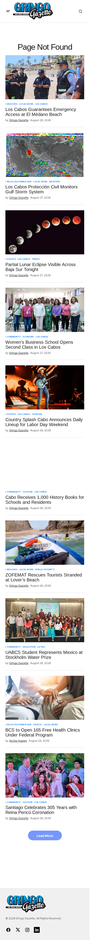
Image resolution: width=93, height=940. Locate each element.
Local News (26, 104)
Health (37, 724)
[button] (8, 11)
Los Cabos (41, 104)
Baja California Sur (19, 182)
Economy (28, 337)
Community (14, 337)
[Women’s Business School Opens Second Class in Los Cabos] (44, 310)
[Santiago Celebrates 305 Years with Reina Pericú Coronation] (44, 775)
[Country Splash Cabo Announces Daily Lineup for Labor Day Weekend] (44, 387)
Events (11, 259)
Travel (36, 259)
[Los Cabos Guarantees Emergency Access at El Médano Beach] (44, 77)
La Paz (41, 647)
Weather (54, 182)
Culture (28, 492)
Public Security (45, 569)
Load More (45, 836)
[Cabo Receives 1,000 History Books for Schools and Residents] (44, 465)
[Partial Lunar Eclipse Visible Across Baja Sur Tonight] (44, 232)
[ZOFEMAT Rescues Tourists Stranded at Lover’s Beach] (44, 542)
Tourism (37, 414)
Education (29, 647)
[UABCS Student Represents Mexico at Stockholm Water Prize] (44, 620)
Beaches (12, 104)
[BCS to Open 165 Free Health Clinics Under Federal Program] (44, 698)
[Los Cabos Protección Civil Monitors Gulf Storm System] (44, 155)
